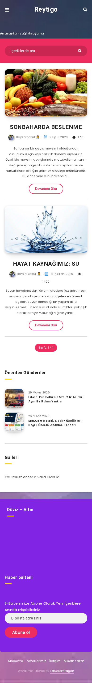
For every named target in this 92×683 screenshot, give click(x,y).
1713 (80, 137)
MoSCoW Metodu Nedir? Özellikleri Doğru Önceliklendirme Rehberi (54, 423)
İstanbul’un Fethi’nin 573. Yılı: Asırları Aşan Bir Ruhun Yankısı (56, 399)
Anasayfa (8, 33)
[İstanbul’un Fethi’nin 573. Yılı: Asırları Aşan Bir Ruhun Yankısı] (14, 398)
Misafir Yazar (74, 661)
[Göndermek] (80, 50)
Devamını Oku (46, 189)
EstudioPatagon (62, 671)
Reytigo (46, 9)
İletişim (54, 661)
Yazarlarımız (36, 661)
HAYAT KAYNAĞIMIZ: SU (46, 263)
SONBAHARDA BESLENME (46, 127)
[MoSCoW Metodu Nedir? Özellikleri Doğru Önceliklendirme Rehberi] (14, 422)
